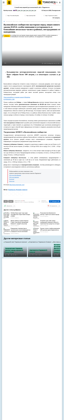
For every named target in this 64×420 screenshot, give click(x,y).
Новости (21, 21)
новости (24, 189)
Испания (18, 189)
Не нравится (55, 205)
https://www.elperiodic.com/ (16, 184)
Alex (5, 63)
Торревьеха (11, 189)
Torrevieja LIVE (9, 21)
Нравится (11, 205)
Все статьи (15, 21)
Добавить (45, 201)
